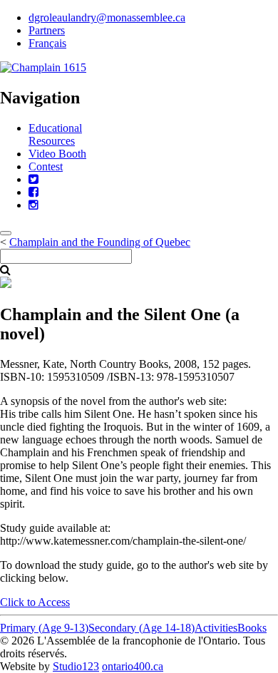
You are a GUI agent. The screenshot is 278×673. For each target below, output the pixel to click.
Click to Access (35, 602)
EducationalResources (55, 134)
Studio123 (76, 666)
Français (47, 43)
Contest (46, 166)
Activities (216, 628)
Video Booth (57, 154)
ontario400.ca (132, 666)
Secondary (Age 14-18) (141, 628)
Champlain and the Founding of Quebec (99, 242)
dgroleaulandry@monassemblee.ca (107, 17)
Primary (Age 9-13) (44, 628)
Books (252, 628)
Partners (47, 30)
